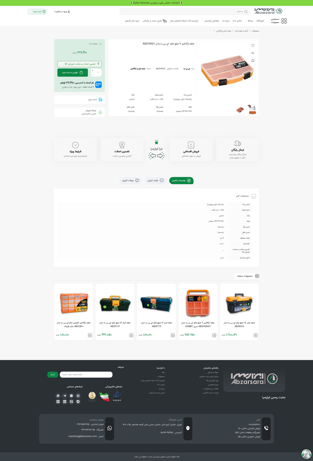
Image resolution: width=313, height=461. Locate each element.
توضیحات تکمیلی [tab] (179, 180)
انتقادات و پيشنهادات (210, 388)
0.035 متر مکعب (156, 99)
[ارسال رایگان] (237, 143)
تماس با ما (161, 384)
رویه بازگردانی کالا (212, 380)
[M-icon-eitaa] (71, 402)
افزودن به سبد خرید (70, 72)
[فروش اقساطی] (191, 145)
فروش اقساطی (191, 151)
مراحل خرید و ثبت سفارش (208, 376)
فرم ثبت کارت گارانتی (210, 393)
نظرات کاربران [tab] (153, 180)
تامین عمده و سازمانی (157, 393)
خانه (163, 372)
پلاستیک (159, 111)
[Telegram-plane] (65, 396)
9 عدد (222, 238)
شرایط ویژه (75, 151)
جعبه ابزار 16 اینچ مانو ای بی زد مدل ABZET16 (156, 324)
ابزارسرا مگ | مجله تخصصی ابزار (153, 380)
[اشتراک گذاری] (253, 60)
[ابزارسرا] (269, 12)
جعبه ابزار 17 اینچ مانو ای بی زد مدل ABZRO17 (239, 324)
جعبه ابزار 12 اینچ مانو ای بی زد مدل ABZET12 (115, 324)
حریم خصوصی (213, 384)
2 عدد (222, 243)
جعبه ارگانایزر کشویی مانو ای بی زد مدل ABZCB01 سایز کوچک (74, 324)
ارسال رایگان (237, 150)
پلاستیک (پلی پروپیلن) (182, 99)
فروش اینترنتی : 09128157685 (90, 424)
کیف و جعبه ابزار (241, 31)
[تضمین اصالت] (122, 145)
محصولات (255, 31)
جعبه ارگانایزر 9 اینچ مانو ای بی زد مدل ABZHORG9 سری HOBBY (198, 324)
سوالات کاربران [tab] (128, 180)
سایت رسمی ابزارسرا (273, 397)
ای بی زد (186, 68)
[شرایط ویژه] (75, 145)
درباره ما (162, 388)
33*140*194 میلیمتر (184, 111)
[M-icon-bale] (78, 402)
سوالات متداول (213, 372)
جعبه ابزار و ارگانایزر (223, 31)
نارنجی (132, 99)
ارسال (53, 374)
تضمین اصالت (121, 151)
